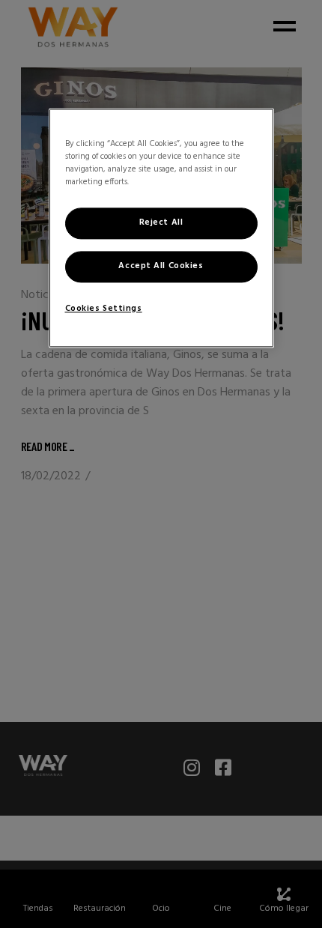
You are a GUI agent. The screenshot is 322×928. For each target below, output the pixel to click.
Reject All (161, 222)
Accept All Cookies (160, 266)
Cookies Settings (103, 308)
